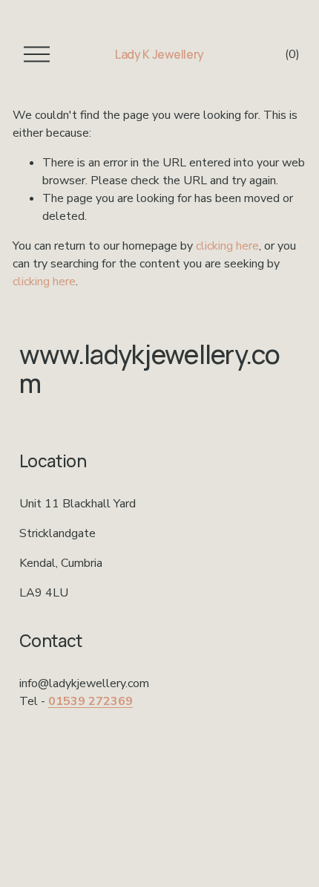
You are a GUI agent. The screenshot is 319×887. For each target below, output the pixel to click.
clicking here (227, 246)
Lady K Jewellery (159, 54)
